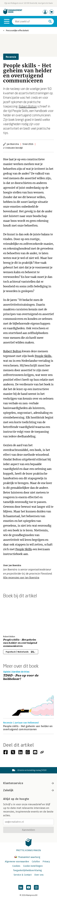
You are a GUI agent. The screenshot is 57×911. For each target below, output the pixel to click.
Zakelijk (8, 790)
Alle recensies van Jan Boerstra (21, 577)
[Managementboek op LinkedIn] (20, 887)
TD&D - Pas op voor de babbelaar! (20, 677)
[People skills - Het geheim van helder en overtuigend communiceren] (14, 616)
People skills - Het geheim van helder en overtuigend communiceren (20, 643)
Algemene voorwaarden (17, 861)
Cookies (16, 866)
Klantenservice (13, 783)
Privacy (46, 861)
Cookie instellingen (33, 866)
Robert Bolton (28, 106)
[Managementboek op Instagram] (36, 887)
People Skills (43, 356)
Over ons (39, 874)
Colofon (36, 861)
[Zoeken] (50, 21)
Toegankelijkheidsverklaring (27, 870)
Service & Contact (23, 874)
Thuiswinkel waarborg (28, 857)
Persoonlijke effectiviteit (17, 30)
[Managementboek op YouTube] (28, 887)
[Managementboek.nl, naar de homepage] (12, 13)
